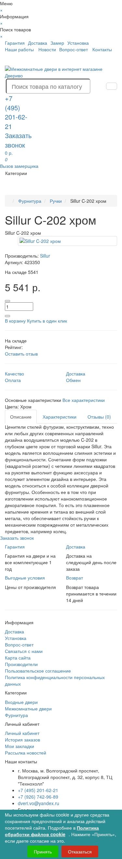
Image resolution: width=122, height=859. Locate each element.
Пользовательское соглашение (38, 670)
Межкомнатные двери (28, 708)
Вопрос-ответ (73, 49)
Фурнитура (16, 715)
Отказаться (80, 851)
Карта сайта (18, 657)
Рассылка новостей (25, 752)
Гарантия (15, 43)
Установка (78, 43)
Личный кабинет (22, 733)
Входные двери (21, 702)
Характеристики (59, 416)
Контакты (102, 49)
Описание (21, 416)
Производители (21, 664)
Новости (47, 49)
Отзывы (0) (99, 416)
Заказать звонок (18, 140)
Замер (57, 43)
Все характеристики (83, 400)
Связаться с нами (24, 651)
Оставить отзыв (21, 353)
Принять (43, 851)
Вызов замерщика (19, 166)
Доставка (37, 43)
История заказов (22, 739)
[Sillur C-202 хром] (67, 241)
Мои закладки (19, 746)
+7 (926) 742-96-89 (38, 796)
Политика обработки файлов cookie (52, 830)
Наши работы (19, 49)
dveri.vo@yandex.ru (38, 803)
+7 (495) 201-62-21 (38, 790)
